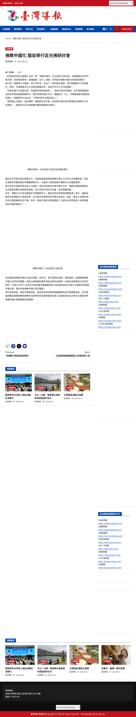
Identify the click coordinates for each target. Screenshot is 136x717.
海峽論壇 (54, 29)
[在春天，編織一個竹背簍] (116, 655)
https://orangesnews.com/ (110, 320)
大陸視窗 (6, 29)
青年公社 (29, 29)
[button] (111, 29)
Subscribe (126, 29)
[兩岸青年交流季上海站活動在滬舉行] (18, 382)
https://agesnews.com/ (108, 301)
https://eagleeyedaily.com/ (110, 282)
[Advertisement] (47, 323)
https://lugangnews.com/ (109, 308)
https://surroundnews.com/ (110, 289)
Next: (73, 354)
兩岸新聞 (18, 29)
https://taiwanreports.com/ (110, 276)
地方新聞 (90, 29)
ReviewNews (86, 714)
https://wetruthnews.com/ (109, 295)
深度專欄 (78, 29)
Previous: (17, 354)
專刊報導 (40, 29)
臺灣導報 (9, 61)
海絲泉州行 (66, 29)
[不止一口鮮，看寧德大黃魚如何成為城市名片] (48, 382)
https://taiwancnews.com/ (109, 314)
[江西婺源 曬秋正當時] (77, 382)
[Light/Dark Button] (105, 29)
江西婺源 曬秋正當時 (73, 395)
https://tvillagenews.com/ (109, 327)
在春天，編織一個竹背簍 (113, 668)
